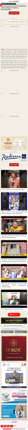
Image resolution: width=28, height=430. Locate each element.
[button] (14, 180)
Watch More (15, 314)
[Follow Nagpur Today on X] (14, 422)
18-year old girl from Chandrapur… (11, 328)
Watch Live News (14, 12)
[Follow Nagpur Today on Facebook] (12, 422)
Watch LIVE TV (14, 164)
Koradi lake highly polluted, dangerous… (12, 325)
